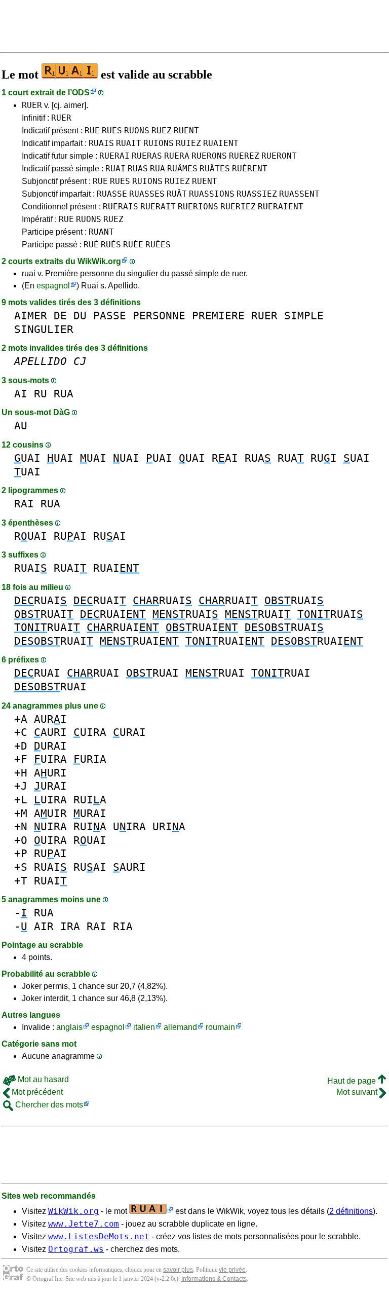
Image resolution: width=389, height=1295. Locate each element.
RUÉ (91, 244)
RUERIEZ (238, 206)
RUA (157, 168)
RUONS (136, 130)
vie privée (232, 1269)
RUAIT (128, 143)
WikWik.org (99, 261)
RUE (92, 130)
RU (40, 393)
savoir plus (178, 1269)
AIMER (30, 315)
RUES (112, 130)
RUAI (115, 168)
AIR (44, 926)
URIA (89, 759)
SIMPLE (304, 315)
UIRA (89, 732)
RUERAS (147, 156)
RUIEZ (188, 143)
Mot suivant (357, 1092)
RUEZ (161, 130)
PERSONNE (159, 315)
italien (144, 1027)
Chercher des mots (48, 1104)
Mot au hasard (42, 1079)
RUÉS (111, 244)
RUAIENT (221, 143)
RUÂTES (215, 168)
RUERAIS (120, 206)
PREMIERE (218, 315)
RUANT (101, 232)
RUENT (186, 130)
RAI (225, 458)
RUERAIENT (280, 206)
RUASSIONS (212, 194)
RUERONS (209, 156)
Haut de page (352, 1081)
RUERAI (114, 156)
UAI (27, 458)
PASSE (109, 315)
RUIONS (158, 143)
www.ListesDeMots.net (98, 1236)
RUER (32, 105)
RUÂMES (182, 168)
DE (60, 315)
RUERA (176, 156)
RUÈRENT (249, 168)
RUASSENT (299, 194)
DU (80, 315)
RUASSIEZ (257, 194)
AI (20, 393)
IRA (70, 926)
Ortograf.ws (76, 1249)
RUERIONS (198, 206)
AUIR (50, 813)
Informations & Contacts (214, 1278)
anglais (69, 1027)
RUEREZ (244, 156)
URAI (129, 732)
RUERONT (279, 156)
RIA (123, 926)
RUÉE (133, 244)
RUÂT (177, 194)
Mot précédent (36, 1092)
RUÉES (158, 244)
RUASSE (112, 194)
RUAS (138, 168)
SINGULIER (43, 329)
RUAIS (101, 143)
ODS (81, 92)
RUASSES (147, 194)
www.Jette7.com (83, 1224)
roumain (220, 1027)
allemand (180, 1027)
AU (20, 425)
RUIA (89, 799)
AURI (50, 719)
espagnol (53, 285)
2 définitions (351, 1211)
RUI (323, 458)
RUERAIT (158, 206)
